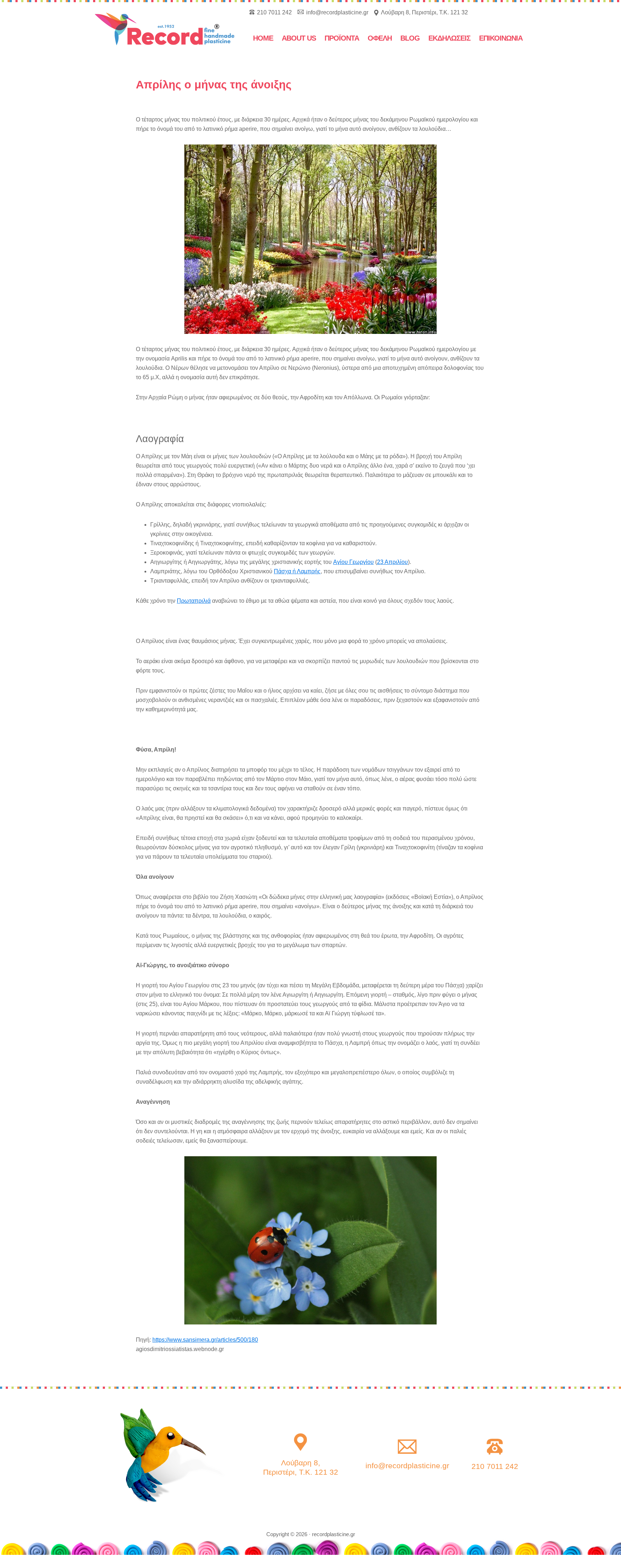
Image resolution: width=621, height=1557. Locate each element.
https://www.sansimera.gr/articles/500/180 (205, 1340)
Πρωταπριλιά (194, 601)
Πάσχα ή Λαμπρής (297, 571)
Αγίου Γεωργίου (353, 562)
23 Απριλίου (392, 562)
